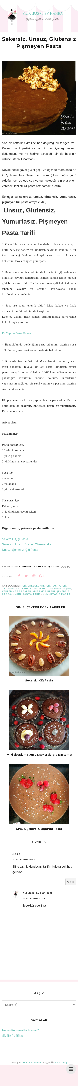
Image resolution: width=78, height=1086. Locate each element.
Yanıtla (70, 881)
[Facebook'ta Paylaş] (19, 576)
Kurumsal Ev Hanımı (30, 1062)
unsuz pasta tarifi (27, 594)
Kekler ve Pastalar (16, 591)
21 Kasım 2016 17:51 (33, 898)
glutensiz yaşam (59, 588)
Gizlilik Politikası (13, 1035)
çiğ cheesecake (33, 585)
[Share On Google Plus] (41, 576)
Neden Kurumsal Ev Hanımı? (20, 1030)
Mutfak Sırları (44, 591)
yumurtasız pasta (56, 594)
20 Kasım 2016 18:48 (23, 859)
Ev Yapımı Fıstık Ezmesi (17, 333)
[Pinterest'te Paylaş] (34, 576)
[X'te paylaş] (26, 576)
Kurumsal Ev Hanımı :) (37, 892)
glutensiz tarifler (30, 588)
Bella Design (61, 1062)
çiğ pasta (53, 585)
